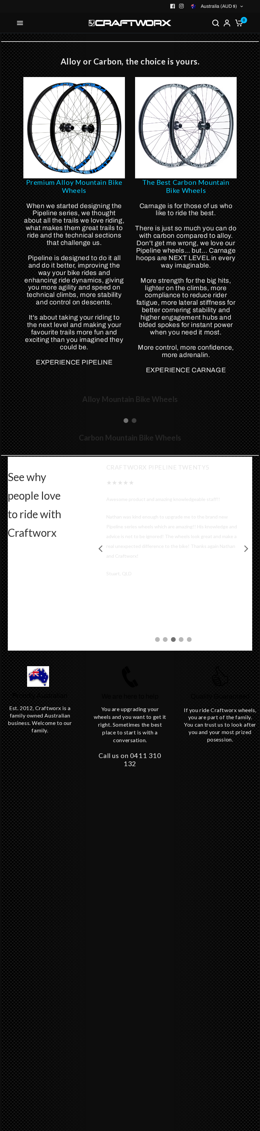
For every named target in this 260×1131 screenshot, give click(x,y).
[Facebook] (172, 6)
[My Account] (227, 23)
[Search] (215, 23)
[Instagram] (181, 6)
